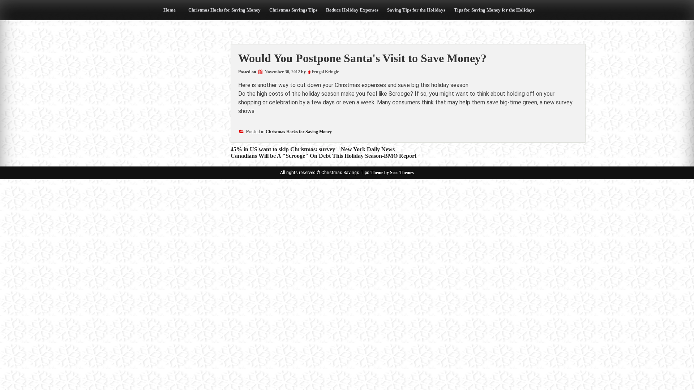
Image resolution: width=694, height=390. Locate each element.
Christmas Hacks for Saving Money (224, 10)
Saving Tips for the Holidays (416, 10)
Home (169, 10)
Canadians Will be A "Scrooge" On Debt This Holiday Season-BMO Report (323, 156)
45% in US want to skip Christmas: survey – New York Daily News (313, 149)
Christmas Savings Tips (293, 10)
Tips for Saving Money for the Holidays (494, 10)
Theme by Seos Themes (392, 172)
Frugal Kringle (325, 71)
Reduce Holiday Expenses (352, 10)
